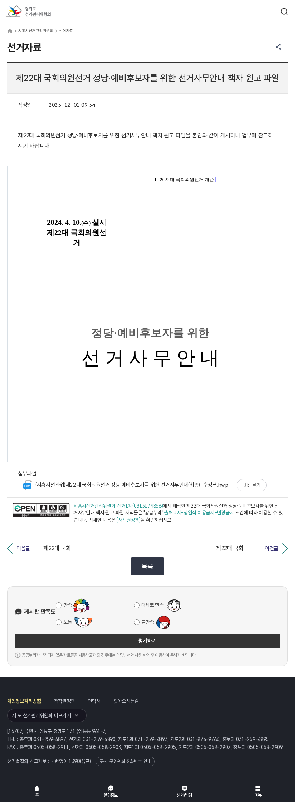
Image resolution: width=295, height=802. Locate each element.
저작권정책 (64, 701)
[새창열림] (41, 513)
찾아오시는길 (126, 701)
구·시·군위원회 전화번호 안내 (125, 761)
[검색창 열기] (284, 11)
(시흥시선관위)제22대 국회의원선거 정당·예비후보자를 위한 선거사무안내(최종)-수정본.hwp (131, 485)
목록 (147, 566)
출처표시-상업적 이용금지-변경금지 (198, 513)
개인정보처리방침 (24, 701)
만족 (67, 605)
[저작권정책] (128, 520)
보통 (67, 622)
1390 (74, 761)
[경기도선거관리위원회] (41, 11)
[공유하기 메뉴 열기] (278, 47)
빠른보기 (252, 485)
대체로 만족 (152, 605)
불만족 (147, 622)
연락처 (94, 701)
